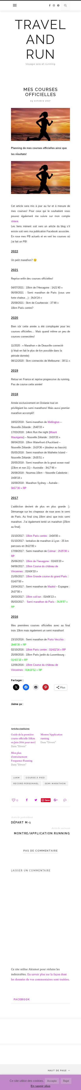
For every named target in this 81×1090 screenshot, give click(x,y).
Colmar (52, 551)
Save (47, 800)
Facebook (22, 999)
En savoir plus (40, 1086)
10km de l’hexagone (37, 561)
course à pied (35, 778)
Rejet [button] (66, 1080)
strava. (15, 221)
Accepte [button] (52, 1080)
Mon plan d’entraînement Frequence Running (21, 757)
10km (16, 778)
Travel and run (40, 39)
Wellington (53, 422)
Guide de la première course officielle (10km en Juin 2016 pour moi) (23, 738)
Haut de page (57, 1070)
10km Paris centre (36, 535)
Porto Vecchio (56, 639)
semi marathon (55, 783)
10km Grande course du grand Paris (46, 576)
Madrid (52, 586)
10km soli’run (33, 596)
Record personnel (26, 783)
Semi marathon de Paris (40, 601)
